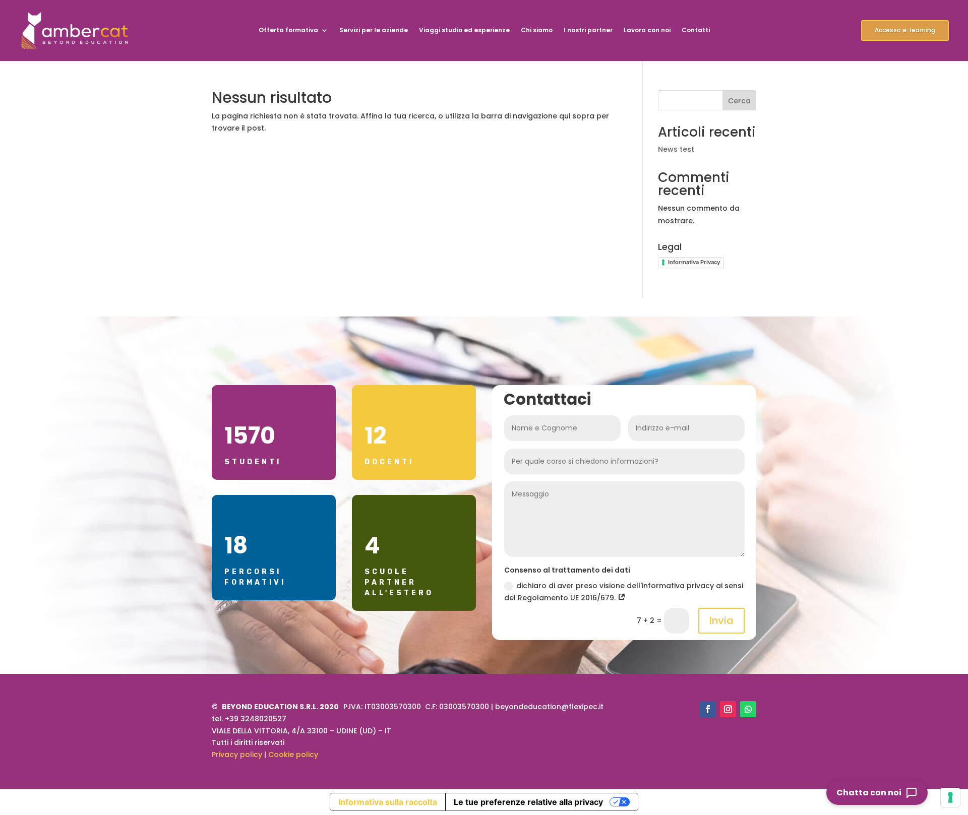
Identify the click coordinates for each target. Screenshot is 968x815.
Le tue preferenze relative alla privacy (528, 802)
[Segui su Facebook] (708, 709)
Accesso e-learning (905, 30)
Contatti (696, 30)
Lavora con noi (647, 30)
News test (676, 149)
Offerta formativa (288, 30)
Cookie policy (293, 754)
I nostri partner (588, 30)
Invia (721, 620)
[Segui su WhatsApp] (748, 709)
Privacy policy (237, 754)
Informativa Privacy (694, 262)
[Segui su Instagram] (728, 709)
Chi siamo (537, 30)
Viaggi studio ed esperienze (464, 30)
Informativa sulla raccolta (387, 802)
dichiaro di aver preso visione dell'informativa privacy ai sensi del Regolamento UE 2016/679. (623, 592)
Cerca (739, 101)
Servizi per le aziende (373, 30)
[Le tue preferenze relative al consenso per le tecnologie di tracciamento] (950, 797)
